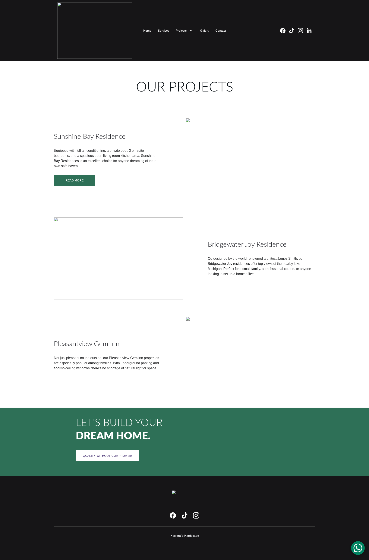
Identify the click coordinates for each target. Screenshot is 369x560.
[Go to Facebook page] (173, 515)
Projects (181, 30)
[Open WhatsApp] (358, 548)
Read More (74, 180)
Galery (204, 30)
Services (163, 30)
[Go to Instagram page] (196, 515)
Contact (220, 30)
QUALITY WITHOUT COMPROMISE (107, 455)
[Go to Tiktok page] (185, 515)
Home (147, 30)
